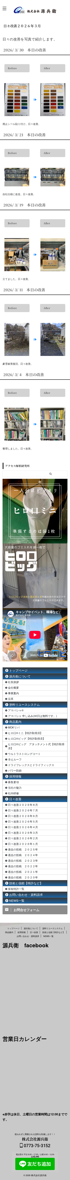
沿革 (10, 699)
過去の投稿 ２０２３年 (23, 860)
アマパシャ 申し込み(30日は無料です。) (32, 716)
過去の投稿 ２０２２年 (23, 866)
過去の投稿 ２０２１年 (23, 872)
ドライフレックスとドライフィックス (31, 765)
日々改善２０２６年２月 (23, 838)
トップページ (18, 670)
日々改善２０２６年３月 (23, 833)
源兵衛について (20, 676)
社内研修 (13, 793)
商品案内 (15, 721)
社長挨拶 (13, 682)
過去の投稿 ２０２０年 (23, 877)
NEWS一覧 (16, 900)
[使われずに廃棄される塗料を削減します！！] (35, 11)
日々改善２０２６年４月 (23, 827)
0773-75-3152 (36, 1145)
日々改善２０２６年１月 (23, 844)
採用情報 (15, 776)
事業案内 (13, 693)
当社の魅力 (15, 788)
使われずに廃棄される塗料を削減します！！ (35, 1134)
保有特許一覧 (16, 889)
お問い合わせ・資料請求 (26, 894)
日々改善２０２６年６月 (23, 816)
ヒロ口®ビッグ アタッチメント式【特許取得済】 (36, 746)
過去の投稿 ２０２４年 (23, 855)
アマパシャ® (16, 710)
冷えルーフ (15, 759)
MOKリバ (14, 727)
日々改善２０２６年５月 (23, 821)
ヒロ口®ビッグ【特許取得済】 (26, 738)
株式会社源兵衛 (35, 1139)
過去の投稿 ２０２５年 (23, 849)
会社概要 (13, 688)
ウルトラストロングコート (24, 754)
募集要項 (13, 782)
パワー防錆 (15, 770)
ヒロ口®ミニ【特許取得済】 (25, 733)
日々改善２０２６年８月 (23, 805)
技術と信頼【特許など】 (26, 883)
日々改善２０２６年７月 (23, 810)
